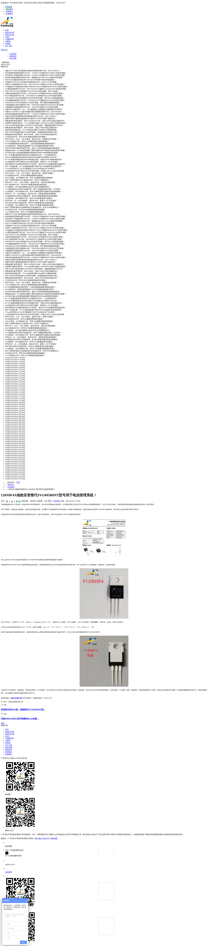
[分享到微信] (19, 501)
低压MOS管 (9, 32)
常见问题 (13, 58)
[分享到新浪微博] (12, 501)
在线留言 (9, 14)
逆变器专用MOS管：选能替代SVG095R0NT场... (23, 709)
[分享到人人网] (17, 501)
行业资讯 (13, 54)
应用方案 (8, 747)
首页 (7, 30)
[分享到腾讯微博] (14, 501)
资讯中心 (4, 50)
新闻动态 (13, 56)
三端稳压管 (9, 39)
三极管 (7, 41)
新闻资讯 (8, 750)
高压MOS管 (9, 35)
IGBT (7, 37)
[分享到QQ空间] (9, 501)
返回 (2, 723)
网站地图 (53, 838)
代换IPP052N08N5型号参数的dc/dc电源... (20, 718)
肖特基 (7, 43)
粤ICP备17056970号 (42, 838)
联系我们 (9, 11)
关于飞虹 (8, 46)
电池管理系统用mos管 (15, 701)
